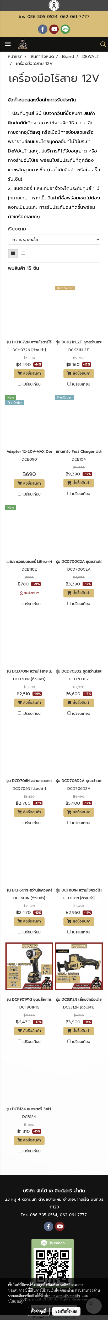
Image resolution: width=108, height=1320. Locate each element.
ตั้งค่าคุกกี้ (38, 1311)
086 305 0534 (43, 1215)
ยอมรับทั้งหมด (66, 1311)
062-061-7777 (74, 17)
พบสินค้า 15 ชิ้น (23, 268)
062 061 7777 (73, 1215)
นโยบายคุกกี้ (17, 1301)
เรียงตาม (19, 229)
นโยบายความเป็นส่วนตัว (62, 1295)
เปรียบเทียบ (32, 384)
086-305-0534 (42, 17)
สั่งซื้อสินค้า (31, 373)
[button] (101, 44)
